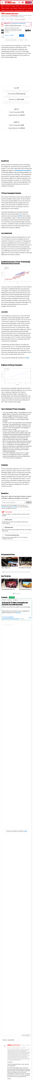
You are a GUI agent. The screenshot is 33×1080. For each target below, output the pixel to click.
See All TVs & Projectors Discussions (11, 618)
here (27, 358)
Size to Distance (14, 8)
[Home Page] (10, 2)
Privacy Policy (13, 507)
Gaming (13, 6)
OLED (21, 6)
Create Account (9, 35)
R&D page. (18, 612)
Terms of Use (4, 507)
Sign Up (29, 502)
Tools (2, 8)
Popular (3, 10)
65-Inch (17, 6)
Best (2, 6)
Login (21, 35)
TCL (29, 6)
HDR (20, 216)
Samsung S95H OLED (19, 10)
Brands (8, 6)
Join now (28, 2)
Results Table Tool (23, 8)
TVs (5, 6)
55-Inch (25, 6)
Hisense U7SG (28, 10)
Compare (7, 8)
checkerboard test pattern (23, 170)
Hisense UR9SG (10, 10)
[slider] (17, 91)
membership (14, 15)
